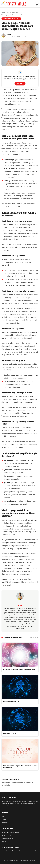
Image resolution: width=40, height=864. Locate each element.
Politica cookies (6, 835)
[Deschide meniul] (37, 4)
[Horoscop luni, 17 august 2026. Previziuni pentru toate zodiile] (20, 751)
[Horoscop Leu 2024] (20, 719)
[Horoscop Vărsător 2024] (20, 687)
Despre (3, 819)
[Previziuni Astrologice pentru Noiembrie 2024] (20, 655)
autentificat (15, 783)
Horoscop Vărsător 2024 (11, 701)
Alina (9, 34)
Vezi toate (33, 637)
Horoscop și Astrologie (14, 12)
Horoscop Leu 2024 (9, 733)
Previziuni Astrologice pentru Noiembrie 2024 (19, 669)
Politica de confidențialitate (10, 832)
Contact (3, 841)
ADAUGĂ (20, 84)
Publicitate (4, 823)
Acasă (3, 12)
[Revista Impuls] (14, 3)
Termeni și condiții (7, 838)
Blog (2, 816)
